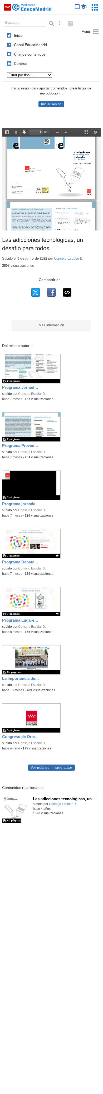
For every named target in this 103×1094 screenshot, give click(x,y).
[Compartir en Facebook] (51, 292)
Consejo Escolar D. (69, 258)
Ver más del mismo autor (51, 768)
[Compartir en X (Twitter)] (35, 292)
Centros (20, 63)
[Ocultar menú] (90, 32)
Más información (51, 325)
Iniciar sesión (51, 104)
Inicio (18, 35)
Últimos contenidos (30, 54)
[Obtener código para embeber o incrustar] (67, 292)
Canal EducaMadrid (30, 45)
